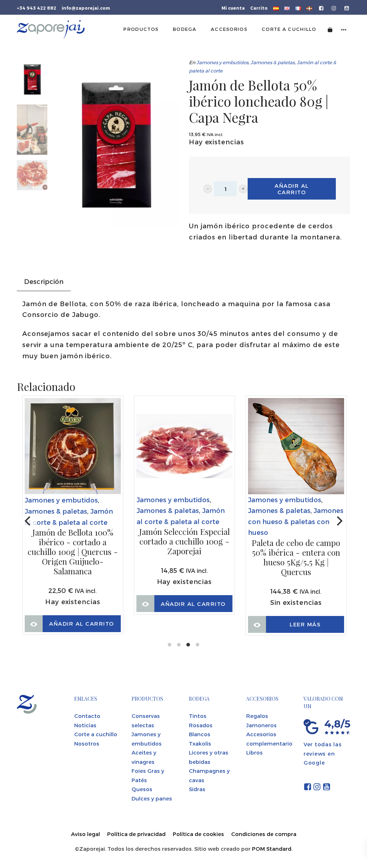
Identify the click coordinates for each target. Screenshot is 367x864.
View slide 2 (179, 644)
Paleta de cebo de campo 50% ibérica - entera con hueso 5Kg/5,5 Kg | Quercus (296, 557)
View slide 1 (169, 644)
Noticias (85, 725)
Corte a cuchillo (95, 734)
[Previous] (28, 521)
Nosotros (86, 743)
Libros (254, 752)
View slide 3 (188, 644)
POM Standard (271, 848)
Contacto (87, 716)
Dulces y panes (152, 798)
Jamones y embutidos (222, 62)
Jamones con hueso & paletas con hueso (295, 521)
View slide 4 (197, 644)
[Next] (339, 521)
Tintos (197, 716)
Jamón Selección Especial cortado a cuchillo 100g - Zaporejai (184, 541)
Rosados (201, 725)
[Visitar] (322, 7)
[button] (207, 189)
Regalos (257, 716)
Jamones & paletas (273, 62)
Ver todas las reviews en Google (323, 753)
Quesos (142, 789)
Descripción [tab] (43, 281)
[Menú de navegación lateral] (343, 29)
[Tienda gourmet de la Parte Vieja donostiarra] (51, 29)
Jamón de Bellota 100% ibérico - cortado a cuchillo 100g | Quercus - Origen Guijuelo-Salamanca (73, 552)
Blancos (199, 734)
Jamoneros (261, 725)
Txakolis (200, 743)
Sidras (197, 789)
